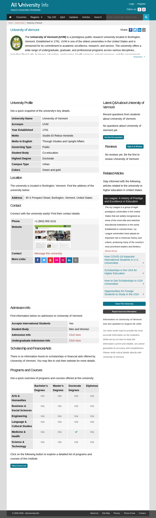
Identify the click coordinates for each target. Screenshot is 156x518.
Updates (73, 17)
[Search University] (146, 17)
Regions (35, 17)
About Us (94, 513)
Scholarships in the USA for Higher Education (120, 272)
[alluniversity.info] (29, 7)
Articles (86, 17)
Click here (75, 334)
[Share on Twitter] (135, 30)
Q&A (62, 17)
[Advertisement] (54, 79)
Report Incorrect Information (124, 311)
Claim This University (124, 304)
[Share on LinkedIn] (139, 30)
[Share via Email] (144, 30)
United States (20, 23)
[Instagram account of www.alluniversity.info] (144, 9)
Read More (138, 57)
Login (131, 4)
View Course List (19, 466)
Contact (142, 513)
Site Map (106, 513)
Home (11, 23)
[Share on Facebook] (130, 30)
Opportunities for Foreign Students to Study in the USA (121, 293)
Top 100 (51, 17)
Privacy (117, 513)
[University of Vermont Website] (52, 247)
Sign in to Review (134, 146)
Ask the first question (113, 137)
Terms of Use (129, 513)
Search (98, 17)
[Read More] (111, 251)
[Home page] (10, 17)
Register (141, 4)
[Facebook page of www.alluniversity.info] (139, 9)
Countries (21, 17)
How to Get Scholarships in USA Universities (123, 282)
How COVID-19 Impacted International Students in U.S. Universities (121, 259)
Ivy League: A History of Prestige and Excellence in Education (123, 200)
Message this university (48, 253)
